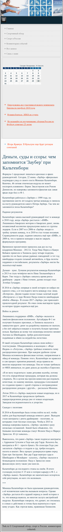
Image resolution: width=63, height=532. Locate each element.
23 (38, 78)
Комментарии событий (16, 43)
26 (16, 81)
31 (5, 83)
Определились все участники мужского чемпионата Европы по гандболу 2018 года (30, 106)
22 (33, 78)
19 (16, 78)
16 (38, 76)
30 (38, 81)
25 (11, 81)
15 (33, 76)
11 (11, 76)
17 (5, 78)
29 (33, 81)
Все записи (11, 48)
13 (22, 76)
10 (5, 76)
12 (16, 76)
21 (27, 78)
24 (5, 81)
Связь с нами (12, 53)
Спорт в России (13, 38)
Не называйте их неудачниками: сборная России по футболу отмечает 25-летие (30, 123)
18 (11, 78)
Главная (10, 28)
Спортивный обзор (15, 33)
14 (27, 76)
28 (27, 81)
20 (22, 78)
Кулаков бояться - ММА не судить (22, 114)
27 (22, 81)
